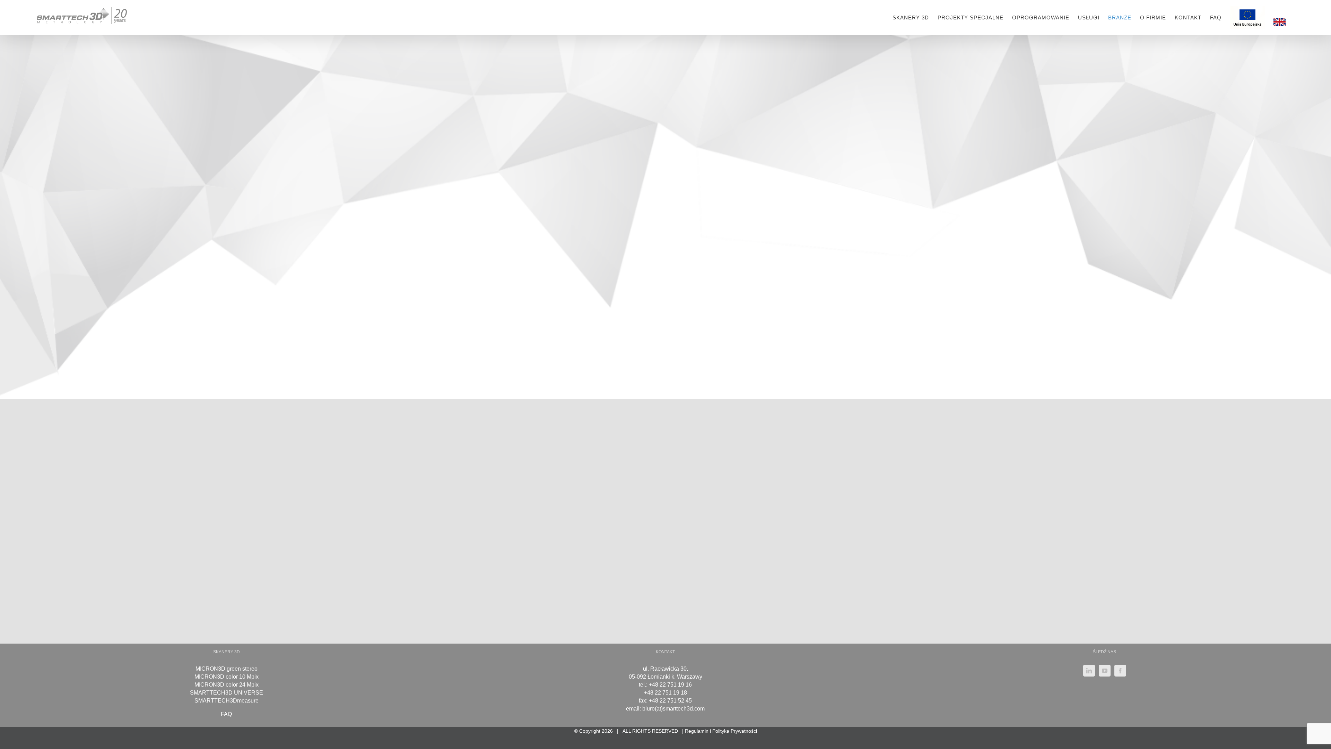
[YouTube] (1105, 671)
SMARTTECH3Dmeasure (226, 701)
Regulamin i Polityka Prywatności (721, 731)
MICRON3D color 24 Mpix (226, 685)
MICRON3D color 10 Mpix (226, 677)
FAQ (226, 714)
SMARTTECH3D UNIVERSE (226, 693)
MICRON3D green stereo (226, 669)
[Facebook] (1120, 671)
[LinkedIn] (1089, 671)
